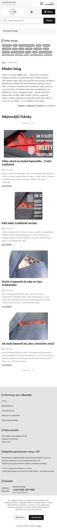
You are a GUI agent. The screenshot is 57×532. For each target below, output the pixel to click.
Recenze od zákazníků (11, 415)
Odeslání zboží (8, 410)
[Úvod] (13, 11)
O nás (4, 401)
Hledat (49, 20)
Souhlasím (36, 517)
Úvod (3, 62)
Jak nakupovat (7, 406)
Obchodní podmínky (10, 420)
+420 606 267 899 (9, 2)
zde (39, 526)
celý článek (7, 186)
